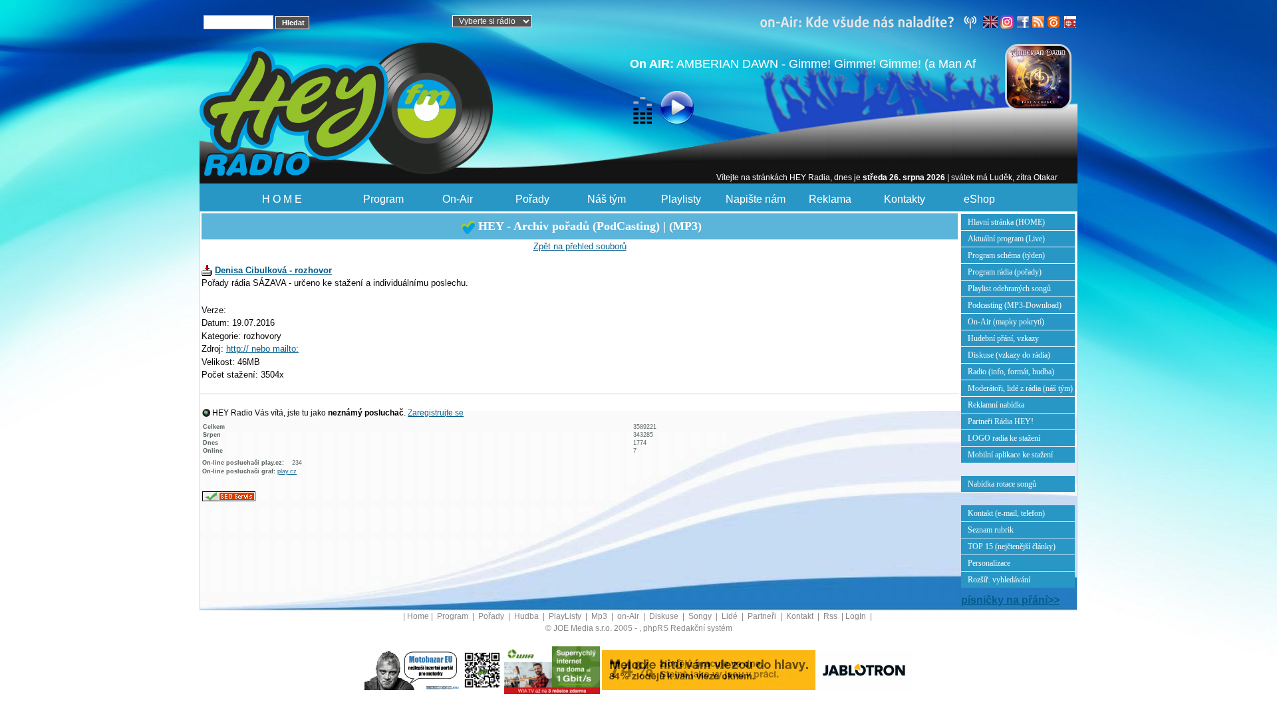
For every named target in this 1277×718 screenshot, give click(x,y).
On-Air (457, 199)
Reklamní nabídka (996, 405)
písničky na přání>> (1010, 600)
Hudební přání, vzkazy (1003, 338)
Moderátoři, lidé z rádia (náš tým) (1020, 388)
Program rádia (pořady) (1005, 272)
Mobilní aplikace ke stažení (1010, 454)
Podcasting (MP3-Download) (1015, 305)
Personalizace (989, 563)
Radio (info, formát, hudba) (1011, 371)
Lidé (731, 616)
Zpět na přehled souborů (580, 246)
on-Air (629, 616)
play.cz (287, 471)
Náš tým (606, 199)
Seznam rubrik (991, 530)
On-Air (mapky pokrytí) (1006, 321)
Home (418, 616)
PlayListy (566, 616)
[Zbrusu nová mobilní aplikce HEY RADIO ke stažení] (482, 669)
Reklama (830, 199)
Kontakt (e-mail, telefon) (1006, 513)
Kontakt (800, 616)
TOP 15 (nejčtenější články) (1012, 546)
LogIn (856, 616)
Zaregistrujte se (436, 413)
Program (383, 199)
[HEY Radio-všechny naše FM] (871, 21)
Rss (831, 616)
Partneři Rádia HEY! (1001, 421)
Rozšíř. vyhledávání (999, 579)
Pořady (532, 199)
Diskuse (664, 616)
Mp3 (600, 616)
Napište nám (755, 199)
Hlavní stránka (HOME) (1006, 222)
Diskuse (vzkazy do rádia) (1009, 355)
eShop (979, 199)
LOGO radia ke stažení (1004, 438)
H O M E (282, 199)
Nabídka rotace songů (1002, 484)
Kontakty (904, 199)
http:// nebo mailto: (262, 349)
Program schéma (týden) (1006, 255)
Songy (701, 616)
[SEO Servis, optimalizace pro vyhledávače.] (228, 495)
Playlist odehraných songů (1009, 288)
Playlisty (681, 199)
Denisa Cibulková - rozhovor (273, 270)
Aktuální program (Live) (1006, 238)
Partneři (763, 616)
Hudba (527, 616)
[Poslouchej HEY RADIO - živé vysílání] (666, 109)
